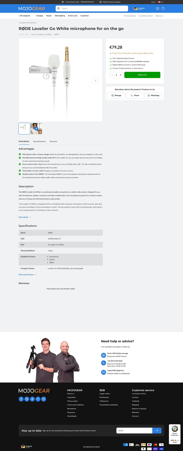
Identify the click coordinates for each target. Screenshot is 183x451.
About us (70, 393)
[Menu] (179, 425)
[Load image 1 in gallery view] (24, 128)
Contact (135, 397)
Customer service (139, 393)
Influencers (104, 401)
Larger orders (105, 393)
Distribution (104, 397)
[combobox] (92, 8)
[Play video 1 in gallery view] (36, 128)
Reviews (53, 141)
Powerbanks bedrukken (109, 405)
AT (162, 2)
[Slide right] (96, 81)
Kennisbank (71, 416)
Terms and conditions (75, 405)
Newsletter (71, 409)
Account (135, 416)
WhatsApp (155, 95)
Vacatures (71, 412)
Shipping (135, 405)
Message (118, 95)
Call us (153, 2)
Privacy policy (72, 401)
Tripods (49, 16)
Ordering (135, 401)
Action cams (73, 16)
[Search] (58, 8)
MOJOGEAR (95, 447)
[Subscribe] (156, 430)
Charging (39, 16)
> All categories (24, 16)
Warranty (135, 412)
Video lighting (60, 16)
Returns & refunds (139, 409)
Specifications (39, 141)
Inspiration (71, 397)
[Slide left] (25, 81)
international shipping (111, 2)
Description (24, 141)
